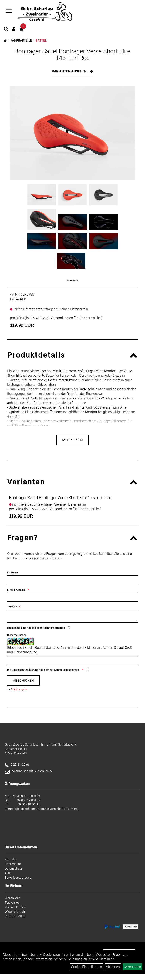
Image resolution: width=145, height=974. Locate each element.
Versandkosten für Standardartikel (76, 318)
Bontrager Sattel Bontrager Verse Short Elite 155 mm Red (60, 497)
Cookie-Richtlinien (101, 959)
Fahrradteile (21, 40)
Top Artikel (12, 902)
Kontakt (10, 859)
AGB (8, 873)
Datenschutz (13, 868)
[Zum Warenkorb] (21, 30)
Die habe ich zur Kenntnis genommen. (43, 669)
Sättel (41, 40)
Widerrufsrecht (15, 912)
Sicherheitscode (17, 635)
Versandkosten (15, 907)
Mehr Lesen (72, 440)
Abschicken (23, 680)
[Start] (5, 40)
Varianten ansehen (69, 71)
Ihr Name (12, 572)
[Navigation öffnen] (9, 11)
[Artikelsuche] (6, 29)
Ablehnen (113, 967)
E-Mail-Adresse (16, 589)
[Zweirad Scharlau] (44, 11)
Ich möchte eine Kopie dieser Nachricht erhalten (36, 627)
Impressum (13, 864)
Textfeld (12, 607)
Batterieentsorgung (18, 877)
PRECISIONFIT (15, 916)
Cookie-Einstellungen (86, 967)
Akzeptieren (132, 967)
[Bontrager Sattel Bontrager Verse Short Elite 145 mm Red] (72, 133)
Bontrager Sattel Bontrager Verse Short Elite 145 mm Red (72, 54)
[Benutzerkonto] (13, 28)
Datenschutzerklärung (25, 669)
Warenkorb (12, 898)
